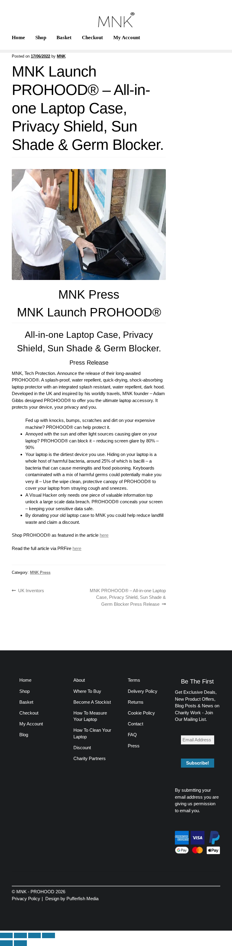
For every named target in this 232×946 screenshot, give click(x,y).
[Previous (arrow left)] (6, 943)
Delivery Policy (142, 691)
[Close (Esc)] (48, 935)
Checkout (92, 37)
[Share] (34, 935)
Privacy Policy (26, 898)
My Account (126, 37)
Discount (82, 747)
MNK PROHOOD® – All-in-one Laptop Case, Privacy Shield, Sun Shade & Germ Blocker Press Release (127, 597)
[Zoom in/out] (6, 935)
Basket (64, 37)
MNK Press (40, 572)
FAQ (132, 734)
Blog (23, 734)
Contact (135, 723)
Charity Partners (89, 758)
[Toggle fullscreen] (20, 935)
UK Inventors (31, 590)
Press (134, 745)
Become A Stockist (92, 702)
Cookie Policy (141, 712)
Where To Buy (87, 691)
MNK (61, 56)
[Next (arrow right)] (20, 943)
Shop (40, 37)
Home (18, 37)
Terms (134, 680)
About (79, 680)
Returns (135, 702)
